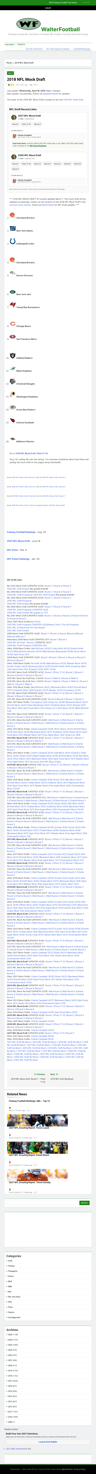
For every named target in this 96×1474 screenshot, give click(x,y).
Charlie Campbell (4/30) (42, 803)
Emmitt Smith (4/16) (61, 666)
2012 (10, 1407)
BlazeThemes (67, 1469)
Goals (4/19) (26, 756)
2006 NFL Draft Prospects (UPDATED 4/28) (27, 609)
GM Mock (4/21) (62, 753)
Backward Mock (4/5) (49, 931)
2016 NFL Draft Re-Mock (64, 1045)
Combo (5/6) (61, 878)
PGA (10, 1302)
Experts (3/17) (41, 690)
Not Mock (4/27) (74, 779)
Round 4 (57, 164)
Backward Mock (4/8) (70, 881)
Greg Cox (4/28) (57, 702)
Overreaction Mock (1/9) (54, 1003)
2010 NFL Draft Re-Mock (54, 1051)
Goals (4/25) (61, 803)
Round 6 (77, 164)
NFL (10, 1292)
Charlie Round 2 (68, 723)
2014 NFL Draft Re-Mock (34, 1048)
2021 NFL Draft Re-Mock (18, 1042)
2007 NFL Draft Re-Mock (52, 1054)
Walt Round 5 (68, 720)
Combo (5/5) (61, 902)
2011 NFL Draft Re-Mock (29, 1051)
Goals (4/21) (74, 878)
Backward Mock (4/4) (42, 758)
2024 (10, 1345)
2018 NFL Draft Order (73, 99)
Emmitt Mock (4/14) (68, 756)
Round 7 (15, 169)
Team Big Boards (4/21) (39, 705)
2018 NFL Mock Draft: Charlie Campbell (27, 505)
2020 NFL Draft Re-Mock (44, 1042)
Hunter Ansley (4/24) (18, 666)
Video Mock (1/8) (16, 911)
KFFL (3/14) (50, 669)
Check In (21, 44)
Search (84, 1203)
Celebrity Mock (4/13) (61, 705)
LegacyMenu (9, 44)
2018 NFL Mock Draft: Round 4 (24, 487)
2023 (10, 1350)
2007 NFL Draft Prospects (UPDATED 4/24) (27, 624)
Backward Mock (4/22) (77, 702)
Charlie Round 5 (23, 723)
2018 (10, 1376)
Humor (11, 1276)
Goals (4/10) (75, 732)
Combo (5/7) (61, 854)
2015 (10, 1391)
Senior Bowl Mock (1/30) (67, 955)
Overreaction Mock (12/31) (38, 911)
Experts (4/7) (79, 705)
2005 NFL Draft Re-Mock (26, 1057)
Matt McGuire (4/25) (40, 648)
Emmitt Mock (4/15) (29, 881)
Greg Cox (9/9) (73, 735)
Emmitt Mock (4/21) (17, 705)
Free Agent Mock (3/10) (52, 908)
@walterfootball (50, 93)
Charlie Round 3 (78, 800)
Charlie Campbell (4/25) (42, 753)
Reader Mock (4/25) (77, 663)
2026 (10, 1334)
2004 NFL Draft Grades (44, 595)
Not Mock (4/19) (22, 732)
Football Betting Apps (81, 49)
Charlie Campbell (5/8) (41, 779)
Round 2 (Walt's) (52, 681)
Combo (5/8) (61, 827)
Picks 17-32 (26, 124)
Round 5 (67, 164)
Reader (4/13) (56, 690)
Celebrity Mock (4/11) (58, 782)
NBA (10, 1286)
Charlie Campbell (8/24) (42, 1036)
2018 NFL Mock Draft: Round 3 (54, 477)
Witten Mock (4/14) (29, 905)
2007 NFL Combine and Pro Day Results (26, 627)
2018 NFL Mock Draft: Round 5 (54, 487)
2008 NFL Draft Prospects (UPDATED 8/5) (27, 645)
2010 (10, 1417)
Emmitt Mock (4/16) (29, 857)
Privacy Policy (80, 1469)
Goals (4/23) (75, 827)
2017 (10, 1381)
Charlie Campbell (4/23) (42, 928)
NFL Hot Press (14, 1297)
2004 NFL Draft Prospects (19, 595)
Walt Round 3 (53, 723)
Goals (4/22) (74, 854)
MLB (10, 1281)
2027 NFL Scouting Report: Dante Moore (29, 1155)
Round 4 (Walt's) (52, 678)
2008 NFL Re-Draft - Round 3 (21, 642)
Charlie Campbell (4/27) (42, 854)
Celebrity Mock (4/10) (58, 806)
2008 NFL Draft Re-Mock (26, 1054)
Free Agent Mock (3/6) (54, 735)
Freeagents (12, 1271)
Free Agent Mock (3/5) (46, 809)
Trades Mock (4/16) (49, 830)
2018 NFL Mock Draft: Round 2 (24, 477)
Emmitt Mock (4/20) (17, 782)
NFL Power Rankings (38, 146)
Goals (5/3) (59, 779)
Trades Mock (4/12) (37, 806)
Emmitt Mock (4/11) (23, 955)
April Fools (35, 621)
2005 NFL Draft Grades (18, 603)
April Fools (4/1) (21, 654)
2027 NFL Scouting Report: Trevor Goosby (29, 1182)
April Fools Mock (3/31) (66, 1012)
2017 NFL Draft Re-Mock (38, 1045)
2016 (10, 1386)
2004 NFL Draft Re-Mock (52, 1057)
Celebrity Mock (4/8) (24, 690)
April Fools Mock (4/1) (34, 708)
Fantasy (11, 1266)
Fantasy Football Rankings (21, 532)
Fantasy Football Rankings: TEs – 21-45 (60, 3)
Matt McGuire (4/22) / (41, 687)
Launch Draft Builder (48, 1442)
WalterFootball (60, 29)
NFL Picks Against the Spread (57, 49)
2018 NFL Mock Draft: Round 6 (24, 496)
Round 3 (47, 164)
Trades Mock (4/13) (37, 782)
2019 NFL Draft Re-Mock (70, 1042)
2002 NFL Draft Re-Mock (26, 1060)
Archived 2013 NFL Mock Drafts (45, 761)
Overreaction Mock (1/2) (72, 860)
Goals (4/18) (75, 928)
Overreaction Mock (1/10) (20, 982)
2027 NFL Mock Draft (34, 49)
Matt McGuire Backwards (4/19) (57, 651)
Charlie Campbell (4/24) (42, 1021)
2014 (10, 1396)
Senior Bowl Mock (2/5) (68, 979)
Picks (10, 1307)
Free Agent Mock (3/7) (18, 761)
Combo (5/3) (61, 928)
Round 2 (37, 124)
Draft (10, 73)
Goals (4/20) (75, 902)
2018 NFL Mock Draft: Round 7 (53, 496)
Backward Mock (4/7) (18, 833)
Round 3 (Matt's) (24, 684)
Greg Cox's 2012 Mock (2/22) (60, 708)
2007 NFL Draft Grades (18, 630)
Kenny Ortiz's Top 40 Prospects (64, 624)
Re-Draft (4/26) (38, 663)
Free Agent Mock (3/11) (49, 884)
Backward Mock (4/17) (41, 732)
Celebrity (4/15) (61, 732)
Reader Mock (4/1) (33, 735)
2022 (10, 1355)
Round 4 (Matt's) (70, 678)
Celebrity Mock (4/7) (72, 857)
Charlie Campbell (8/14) (42, 1039)
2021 (10, 1360)
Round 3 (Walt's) (70, 681)
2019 (10, 1371)
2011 (10, 1412)
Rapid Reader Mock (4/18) (45, 756)
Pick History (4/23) (64, 729)
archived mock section (20, 205)
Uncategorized (14, 1317)
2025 (10, 1340)
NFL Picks (12, 550)
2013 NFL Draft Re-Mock (60, 1048)
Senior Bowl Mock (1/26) (76, 908)
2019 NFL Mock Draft (56, 505)
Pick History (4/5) (22, 758)
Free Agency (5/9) (39, 702)
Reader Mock (82, 758)
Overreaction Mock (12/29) (71, 809)
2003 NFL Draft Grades (18, 589)
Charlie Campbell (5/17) (42, 952)
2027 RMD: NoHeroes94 (17, 1449)
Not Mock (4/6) (15, 708)
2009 (10, 1422)
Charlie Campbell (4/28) (42, 827)
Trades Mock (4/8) (29, 931)
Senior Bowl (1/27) (70, 884)
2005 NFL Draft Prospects (19, 600)
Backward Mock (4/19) (39, 666)
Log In (48, 8)
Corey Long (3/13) (34, 934)
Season (11, 1312)
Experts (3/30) (36, 669)
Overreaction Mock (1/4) (19, 836)
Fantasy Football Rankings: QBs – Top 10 (29, 1101)
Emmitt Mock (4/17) (17, 806)
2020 (10, 1365)
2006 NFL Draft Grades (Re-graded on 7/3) (27, 612)
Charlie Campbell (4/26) (42, 729)
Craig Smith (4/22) (60, 648)
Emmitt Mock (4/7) (68, 905)
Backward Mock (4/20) (62, 687)
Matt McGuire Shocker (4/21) (27, 651)
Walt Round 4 (54, 720)
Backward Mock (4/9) (50, 857)
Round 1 (15, 124)
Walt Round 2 (39, 723)
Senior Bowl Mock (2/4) (30, 1003)
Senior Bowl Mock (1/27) (56, 934)
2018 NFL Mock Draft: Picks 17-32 (31, 453)
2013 (10, 1401)
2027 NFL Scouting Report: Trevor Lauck (29, 1128)
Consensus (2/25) (72, 690)
